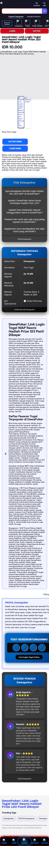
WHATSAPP (35, 843)
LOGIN (12, 31)
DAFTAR (36, 31)
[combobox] (22, 11)
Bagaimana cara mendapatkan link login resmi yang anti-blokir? (24, 230)
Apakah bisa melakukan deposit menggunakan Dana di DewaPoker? (24, 211)
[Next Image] (47, 75)
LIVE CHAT (44, 843)
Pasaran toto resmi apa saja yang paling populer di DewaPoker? (24, 220)
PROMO (4, 843)
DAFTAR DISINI (15, 141)
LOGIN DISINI (15, 148)
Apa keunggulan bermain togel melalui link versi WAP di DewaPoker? (24, 192)
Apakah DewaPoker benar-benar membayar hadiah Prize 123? (24, 201)
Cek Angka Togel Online (29, 657)
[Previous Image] (2, 75)
